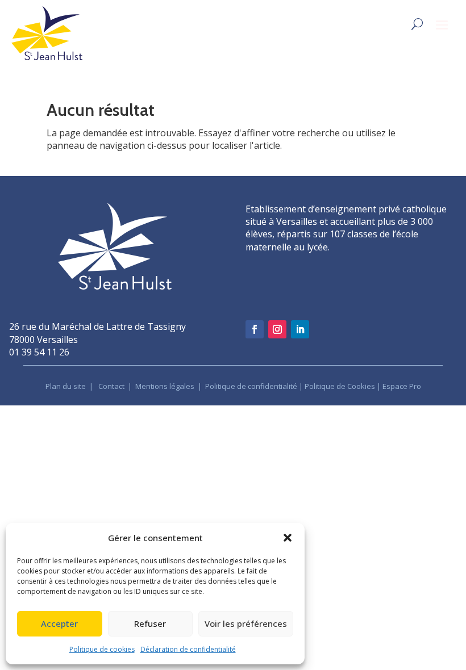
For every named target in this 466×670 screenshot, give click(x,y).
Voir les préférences (246, 623)
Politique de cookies (102, 649)
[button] (287, 537)
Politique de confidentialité (251, 386)
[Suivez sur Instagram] (277, 329)
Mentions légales (165, 386)
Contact (111, 386)
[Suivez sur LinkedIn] (300, 329)
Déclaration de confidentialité (188, 649)
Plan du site (65, 386)
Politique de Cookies (340, 386)
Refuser (150, 623)
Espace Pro (401, 386)
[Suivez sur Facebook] (255, 329)
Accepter (59, 623)
